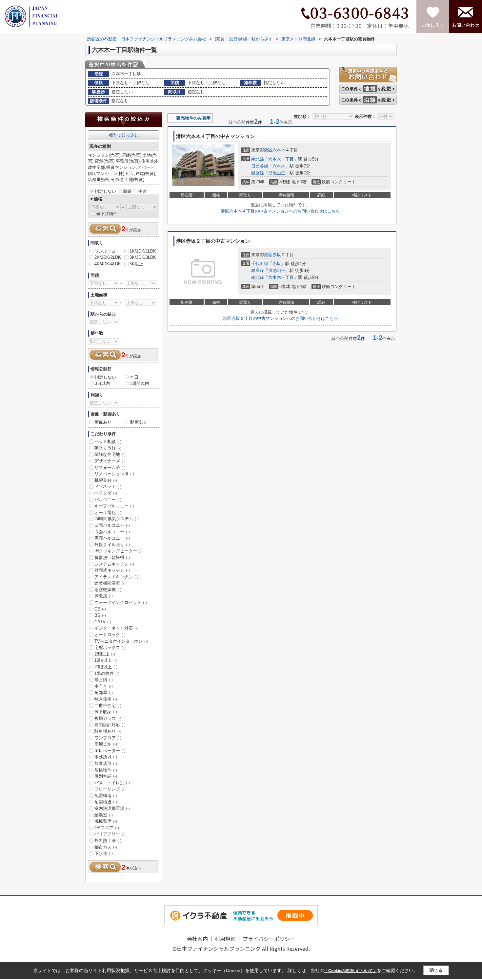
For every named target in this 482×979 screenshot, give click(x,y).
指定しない (105, 191)
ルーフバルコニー (114, 505)
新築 (127, 191)
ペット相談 (107, 441)
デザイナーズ (110, 460)
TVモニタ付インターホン (121, 641)
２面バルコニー (112, 525)
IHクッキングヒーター (118, 550)
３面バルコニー (112, 531)
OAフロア (106, 827)
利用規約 (225, 938)
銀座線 (257, 172)
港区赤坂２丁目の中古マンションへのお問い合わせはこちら (280, 318)
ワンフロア (107, 737)
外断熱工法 (107, 840)
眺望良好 (105, 480)
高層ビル (105, 744)
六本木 (278, 149)
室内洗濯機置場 (112, 808)
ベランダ (105, 493)
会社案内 (197, 938)
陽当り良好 (107, 448)
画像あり (102, 422)
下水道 (103, 853)
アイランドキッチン (116, 576)
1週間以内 (139, 383)
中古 (142, 191)
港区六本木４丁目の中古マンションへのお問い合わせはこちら (280, 211)
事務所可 (105, 756)
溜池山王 (276, 172)
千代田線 (259, 263)
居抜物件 (105, 770)
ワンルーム (105, 251)
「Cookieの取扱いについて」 (350, 970)
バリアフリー (110, 834)
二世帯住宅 (107, 705)
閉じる (436, 970)
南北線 (257, 159)
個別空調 (105, 776)
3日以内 (102, 383)
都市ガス (105, 847)
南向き (103, 686)
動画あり (138, 422)
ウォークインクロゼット (120, 602)
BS (100, 615)
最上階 (103, 679)
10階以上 (105, 660)
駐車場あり (107, 731)
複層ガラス (107, 718)
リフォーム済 (110, 467)
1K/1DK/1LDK (143, 251)
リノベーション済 (114, 473)
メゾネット (107, 486)
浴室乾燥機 (107, 589)
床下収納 (105, 711)
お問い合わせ (465, 25)
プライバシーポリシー (269, 938)
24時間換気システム (116, 518)
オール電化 (107, 512)
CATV (102, 621)
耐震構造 (105, 801)
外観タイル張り (112, 544)
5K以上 (136, 263)
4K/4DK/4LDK (107, 263)
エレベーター (110, 750)
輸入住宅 (105, 699)
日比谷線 (259, 166)
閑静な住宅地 (110, 454)
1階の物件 (106, 673)
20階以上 (105, 666)
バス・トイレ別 (112, 782)
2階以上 (104, 654)
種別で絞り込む (124, 135)
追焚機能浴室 (110, 583)
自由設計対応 (110, 724)
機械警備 (105, 821)
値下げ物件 (106, 213)
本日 (134, 377)
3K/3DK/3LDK (143, 257)
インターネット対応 (116, 628)
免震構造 (105, 795)
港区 (268, 149)
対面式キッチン (112, 570)
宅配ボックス (110, 647)
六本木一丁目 (281, 159)
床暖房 (103, 595)
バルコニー (107, 499)
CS (100, 609)
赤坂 (276, 254)
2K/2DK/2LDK (107, 257)
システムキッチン (114, 564)
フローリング (110, 789)
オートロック (110, 634)
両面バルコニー (112, 538)
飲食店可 (105, 763)
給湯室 (103, 814)
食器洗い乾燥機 (112, 557)
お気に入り (432, 25)
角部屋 (103, 692)
